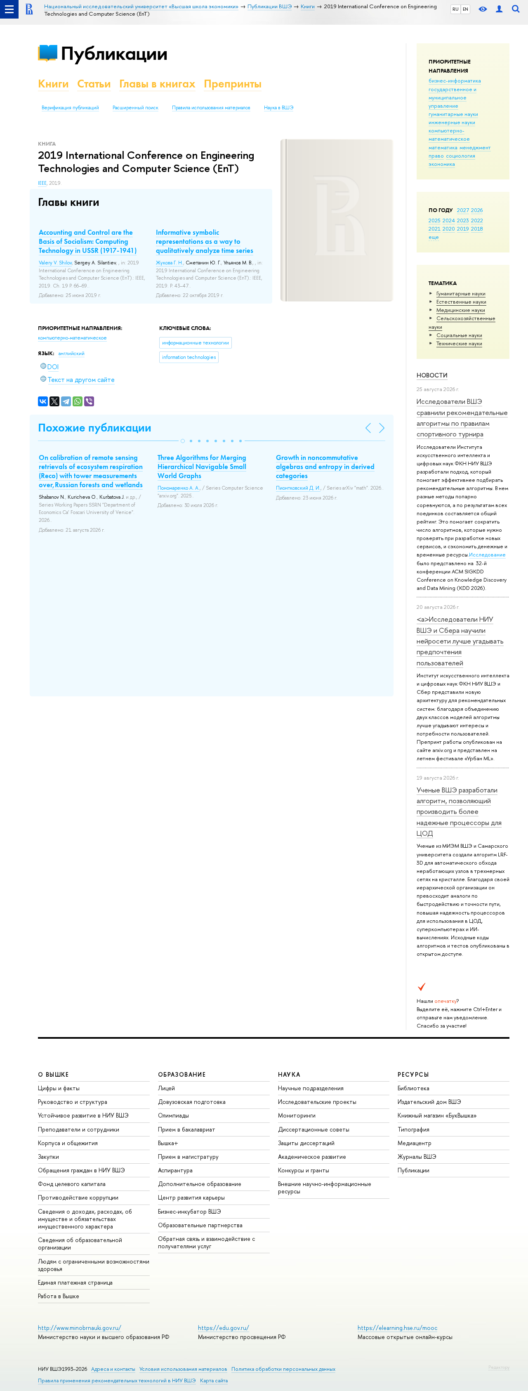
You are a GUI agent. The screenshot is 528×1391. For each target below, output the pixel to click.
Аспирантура (175, 1170)
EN (465, 9)
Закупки (48, 1156)
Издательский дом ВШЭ (429, 1102)
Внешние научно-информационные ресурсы (324, 1187)
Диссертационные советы (313, 1129)
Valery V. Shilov (55, 262)
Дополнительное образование (199, 1184)
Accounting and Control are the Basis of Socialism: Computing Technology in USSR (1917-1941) (88, 241)
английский (72, 353)
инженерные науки (452, 122)
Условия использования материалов (183, 1368)
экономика (442, 163)
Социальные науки (459, 335)
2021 (435, 228)
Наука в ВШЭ (278, 107)
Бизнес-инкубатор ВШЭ (189, 1211)
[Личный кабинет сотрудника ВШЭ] (499, 9)
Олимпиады (173, 1115)
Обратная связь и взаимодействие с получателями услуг (206, 1242)
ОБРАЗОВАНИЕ (182, 1074)
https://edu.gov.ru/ (223, 1328)
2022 (477, 220)
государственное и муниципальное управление (452, 97)
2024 (449, 220)
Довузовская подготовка (192, 1102)
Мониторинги (297, 1115)
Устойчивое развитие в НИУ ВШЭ (83, 1115)
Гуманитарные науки (461, 293)
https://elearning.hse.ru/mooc (397, 1328)
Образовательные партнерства (200, 1225)
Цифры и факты (59, 1088)
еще (434, 236)
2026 (477, 210)
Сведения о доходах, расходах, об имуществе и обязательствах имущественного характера (85, 1218)
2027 (463, 210)
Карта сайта (214, 1380)
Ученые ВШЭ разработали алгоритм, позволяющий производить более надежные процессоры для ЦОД (459, 811)
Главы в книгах (157, 83)
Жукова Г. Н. (169, 262)
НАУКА (289, 1074)
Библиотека (413, 1088)
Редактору (498, 1367)
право (436, 155)
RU (456, 9)
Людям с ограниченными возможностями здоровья (93, 1265)
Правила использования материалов (211, 107)
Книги (53, 83)
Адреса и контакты (113, 1368)
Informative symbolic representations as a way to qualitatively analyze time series (204, 241)
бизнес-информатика (455, 80)
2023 (463, 220)
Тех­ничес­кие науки (459, 343)
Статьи (94, 83)
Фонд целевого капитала (72, 1184)
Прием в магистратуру (188, 1156)
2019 (463, 228)
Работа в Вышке (58, 1296)
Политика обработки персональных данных (283, 1368)
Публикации (114, 53)
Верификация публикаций (70, 107)
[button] (183, 441)
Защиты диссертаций (306, 1143)
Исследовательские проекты (317, 1102)
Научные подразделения (311, 1088)
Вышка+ (168, 1143)
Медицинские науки (460, 310)
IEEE (42, 183)
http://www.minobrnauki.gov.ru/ (79, 1328)
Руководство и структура (72, 1102)
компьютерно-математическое (449, 134)
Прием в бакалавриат (186, 1129)
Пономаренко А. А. (179, 488)
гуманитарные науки (453, 114)
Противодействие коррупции (78, 1197)
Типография (413, 1129)
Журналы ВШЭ (417, 1156)
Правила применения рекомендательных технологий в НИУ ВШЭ (117, 1380)
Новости (432, 375)
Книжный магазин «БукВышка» (437, 1115)
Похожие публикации (94, 427)
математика (443, 147)
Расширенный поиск (135, 107)
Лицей (166, 1088)
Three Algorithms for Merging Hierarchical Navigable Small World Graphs (202, 466)
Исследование (487, 554)
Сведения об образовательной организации (80, 1243)
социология (460, 155)
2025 (435, 220)
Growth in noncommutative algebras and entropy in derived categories (325, 466)
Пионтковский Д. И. (298, 488)
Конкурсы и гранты (303, 1170)
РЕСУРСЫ (413, 1074)
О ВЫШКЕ (53, 1074)
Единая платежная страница (75, 1282)
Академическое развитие (312, 1156)
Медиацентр (414, 1143)
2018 (477, 228)
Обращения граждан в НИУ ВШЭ (81, 1170)
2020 (449, 228)
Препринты (233, 83)
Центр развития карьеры (191, 1197)
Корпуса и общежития (68, 1143)
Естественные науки (461, 301)
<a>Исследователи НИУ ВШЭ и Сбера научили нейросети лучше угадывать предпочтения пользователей (460, 640)
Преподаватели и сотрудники (78, 1129)
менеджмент (475, 147)
